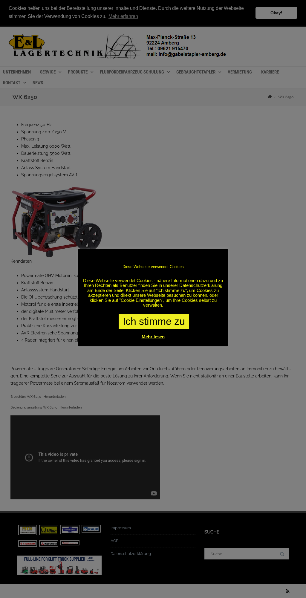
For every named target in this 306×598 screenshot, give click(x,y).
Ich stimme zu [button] (154, 321)
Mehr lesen (153, 336)
